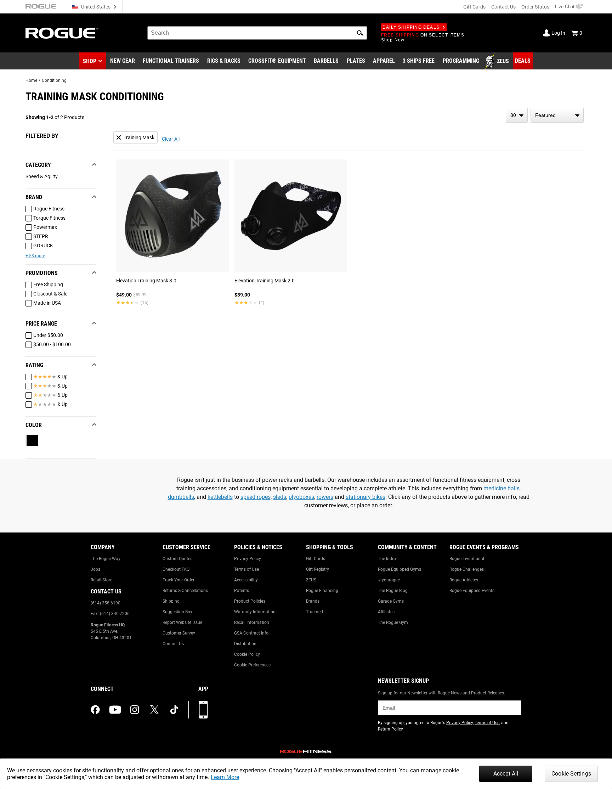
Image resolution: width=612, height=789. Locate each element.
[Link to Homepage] (62, 33)
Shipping (171, 601)
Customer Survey (179, 633)
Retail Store (101, 579)
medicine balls (501, 488)
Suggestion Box (177, 611)
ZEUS (311, 579)
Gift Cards (474, 7)
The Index (387, 558)
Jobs (95, 569)
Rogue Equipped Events (471, 590)
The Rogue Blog (393, 590)
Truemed (314, 611)
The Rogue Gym (393, 622)
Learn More (225, 777)
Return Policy (390, 729)
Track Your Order (178, 579)
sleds (279, 497)
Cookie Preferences (252, 665)
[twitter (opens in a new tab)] (154, 709)
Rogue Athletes (463, 579)
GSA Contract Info (251, 633)
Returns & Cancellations (185, 590)
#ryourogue (389, 579)
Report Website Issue (182, 622)
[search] (257, 33)
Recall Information (251, 622)
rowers (325, 497)
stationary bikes (365, 497)
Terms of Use (246, 569)
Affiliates (386, 611)
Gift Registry (317, 569)
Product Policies (249, 601)
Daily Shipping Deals (411, 27)
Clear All (171, 139)
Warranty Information (255, 611)
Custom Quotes (177, 558)
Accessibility (246, 579)
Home (31, 80)
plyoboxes (301, 497)
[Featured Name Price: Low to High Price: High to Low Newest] (557, 115)
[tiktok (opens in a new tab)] (174, 709)
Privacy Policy (247, 558)
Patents (241, 590)
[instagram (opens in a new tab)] (134, 709)
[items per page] (517, 115)
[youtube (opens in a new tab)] (115, 709)
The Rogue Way (105, 558)
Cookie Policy (247, 654)
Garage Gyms (391, 601)
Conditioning (54, 80)
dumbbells (181, 497)
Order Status (535, 7)
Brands (312, 601)
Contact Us (503, 7)
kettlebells (220, 497)
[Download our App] (203, 709)
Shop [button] (89, 61)
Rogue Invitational (466, 558)
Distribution (245, 643)
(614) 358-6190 (105, 603)
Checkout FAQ (176, 569)
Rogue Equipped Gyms (399, 569)
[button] (360, 33)
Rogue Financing (322, 590)
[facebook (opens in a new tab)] (95, 709)
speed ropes (255, 497)
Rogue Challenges (466, 569)
